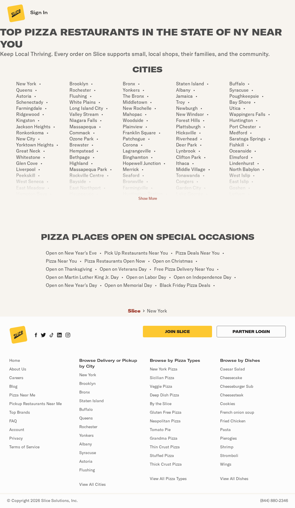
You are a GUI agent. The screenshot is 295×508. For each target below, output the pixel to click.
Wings (225, 464)
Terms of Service (24, 446)
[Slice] (15, 13)
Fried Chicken (232, 421)
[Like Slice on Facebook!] (36, 335)
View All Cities (92, 484)
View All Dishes (234, 478)
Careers (16, 377)
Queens (86, 418)
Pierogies (228, 438)
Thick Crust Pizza (166, 464)
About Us (17, 369)
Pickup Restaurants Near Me (35, 403)
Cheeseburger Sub (236, 386)
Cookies (227, 403)
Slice (134, 311)
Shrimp (226, 446)
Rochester (88, 426)
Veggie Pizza (161, 386)
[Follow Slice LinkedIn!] (59, 335)
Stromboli (229, 455)
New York (157, 311)
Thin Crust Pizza (165, 446)
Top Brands (19, 412)
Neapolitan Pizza (165, 421)
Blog (13, 386)
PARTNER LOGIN (251, 331)
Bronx (84, 392)
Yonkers (86, 435)
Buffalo (86, 409)
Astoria (85, 461)
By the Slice (160, 403)
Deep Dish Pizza (164, 395)
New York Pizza (163, 369)
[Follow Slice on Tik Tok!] (52, 335)
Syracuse (87, 452)
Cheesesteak (231, 395)
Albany (85, 444)
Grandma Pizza (163, 438)
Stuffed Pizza (162, 455)
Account (16, 429)
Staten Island (91, 400)
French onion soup (237, 412)
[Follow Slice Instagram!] (68, 335)
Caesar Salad (232, 369)
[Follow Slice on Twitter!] (43, 335)
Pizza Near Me (22, 395)
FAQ (13, 421)
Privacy (16, 438)
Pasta (225, 429)
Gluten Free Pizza (165, 412)
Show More (147, 198)
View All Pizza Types (168, 478)
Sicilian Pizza (162, 377)
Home (14, 360)
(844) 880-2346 (274, 500)
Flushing (87, 470)
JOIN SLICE (177, 331)
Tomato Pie (160, 429)
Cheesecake (231, 377)
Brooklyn (87, 383)
